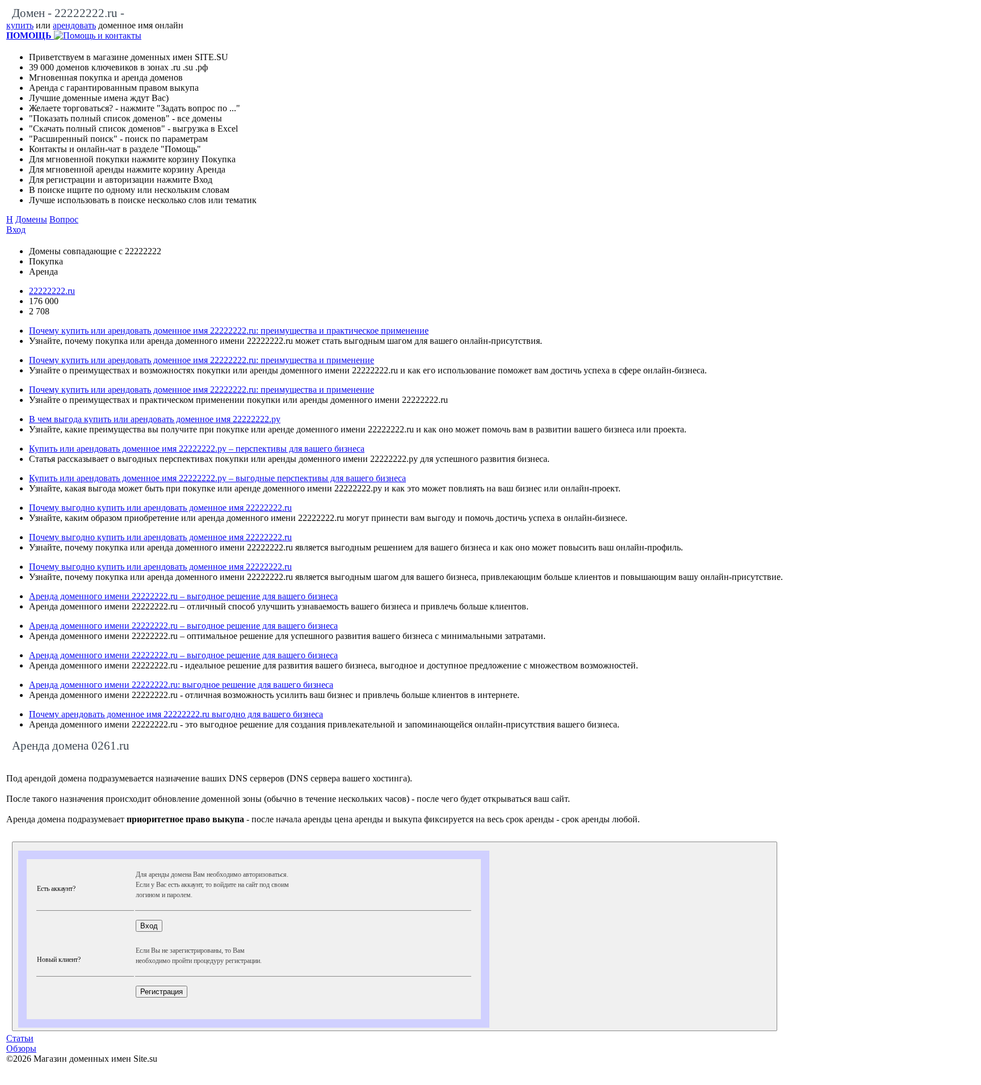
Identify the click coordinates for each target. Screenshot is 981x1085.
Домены (31, 219)
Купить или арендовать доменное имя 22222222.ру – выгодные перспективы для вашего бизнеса (217, 478)
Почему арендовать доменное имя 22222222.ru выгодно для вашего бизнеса (176, 714)
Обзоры (21, 1048)
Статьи (19, 1038)
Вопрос (63, 219)
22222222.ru (52, 291)
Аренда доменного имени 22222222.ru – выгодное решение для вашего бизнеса (183, 596)
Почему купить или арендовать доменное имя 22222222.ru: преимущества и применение (201, 360)
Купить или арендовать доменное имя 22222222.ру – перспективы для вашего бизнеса (196, 448)
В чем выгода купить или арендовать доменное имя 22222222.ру (154, 419)
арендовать (74, 25)
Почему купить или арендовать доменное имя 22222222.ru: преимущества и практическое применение (229, 330)
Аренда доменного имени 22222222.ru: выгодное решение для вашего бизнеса (181, 684)
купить (19, 25)
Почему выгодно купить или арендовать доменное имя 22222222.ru (160, 507)
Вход (16, 229)
